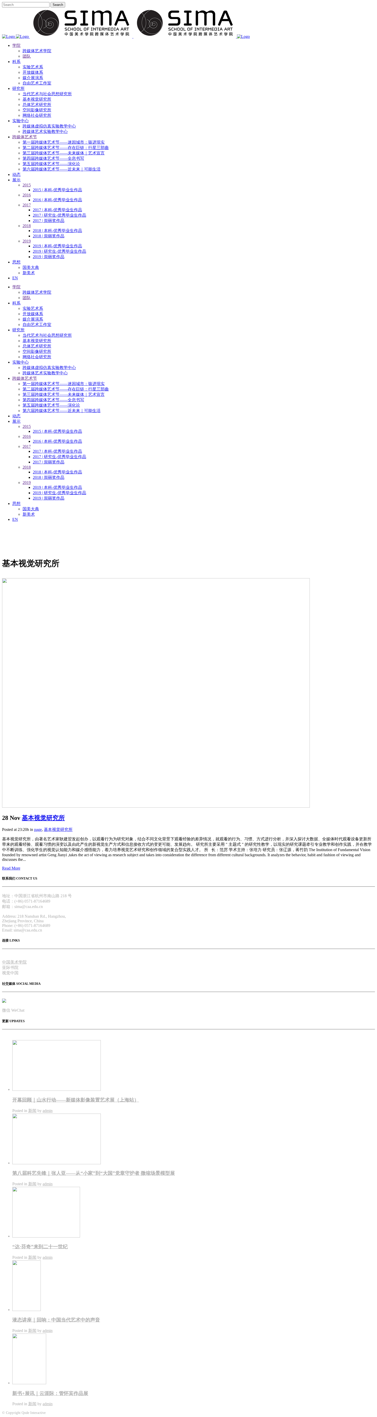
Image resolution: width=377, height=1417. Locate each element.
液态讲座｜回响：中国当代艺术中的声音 (56, 1320)
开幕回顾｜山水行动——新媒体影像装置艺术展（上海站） (75, 1100)
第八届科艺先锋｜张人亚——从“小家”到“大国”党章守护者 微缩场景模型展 (93, 1173)
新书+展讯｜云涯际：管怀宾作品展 (50, 1393)
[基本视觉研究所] (156, 806)
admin (48, 1110)
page (38, 829)
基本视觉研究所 (43, 818)
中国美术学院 (14, 962)
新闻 (32, 1110)
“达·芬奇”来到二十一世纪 (40, 1246)
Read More (11, 868)
